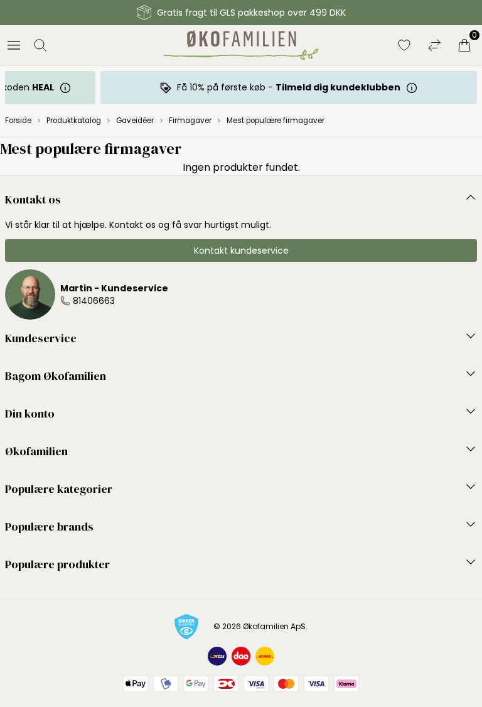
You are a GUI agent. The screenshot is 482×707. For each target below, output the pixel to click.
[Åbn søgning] (40, 45)
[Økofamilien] (241, 45)
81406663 (94, 300)
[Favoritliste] (404, 45)
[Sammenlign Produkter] (434, 45)
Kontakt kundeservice (241, 250)
